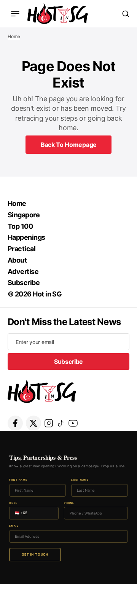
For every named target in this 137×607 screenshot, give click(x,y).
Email (14, 526)
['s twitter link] (33, 423)
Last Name (80, 480)
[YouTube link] (73, 423)
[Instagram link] (48, 423)
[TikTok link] (60, 423)
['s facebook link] (15, 423)
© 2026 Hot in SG (35, 294)
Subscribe (24, 283)
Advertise (23, 272)
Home (14, 36)
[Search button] (125, 14)
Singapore (24, 215)
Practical (21, 249)
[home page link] (57, 13)
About (17, 260)
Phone (69, 503)
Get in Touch (35, 554)
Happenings (26, 237)
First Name (18, 480)
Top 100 (20, 226)
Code (13, 503)
